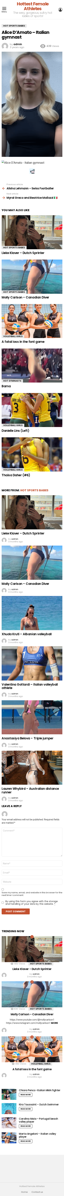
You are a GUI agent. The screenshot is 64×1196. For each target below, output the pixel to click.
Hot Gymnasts (12, 380)
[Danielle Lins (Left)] (32, 410)
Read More (26, 1094)
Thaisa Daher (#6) (16, 475)
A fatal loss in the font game (23, 342)
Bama (6, 386)
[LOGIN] (60, 9)
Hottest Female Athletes (33, 6)
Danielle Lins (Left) (15, 430)
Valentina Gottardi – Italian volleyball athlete (30, 686)
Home (24, 1192)
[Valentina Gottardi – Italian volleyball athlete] (32, 663)
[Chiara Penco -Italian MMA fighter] (9, 1094)
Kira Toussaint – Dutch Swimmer (39, 1104)
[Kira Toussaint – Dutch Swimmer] (9, 1108)
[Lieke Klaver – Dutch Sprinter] (32, 232)
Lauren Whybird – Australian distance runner (30, 790)
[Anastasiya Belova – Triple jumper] (32, 717)
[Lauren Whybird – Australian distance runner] (32, 768)
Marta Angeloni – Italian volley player (37, 1135)
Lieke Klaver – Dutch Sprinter (23, 253)
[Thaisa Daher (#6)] (32, 454)
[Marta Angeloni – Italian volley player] (9, 1137)
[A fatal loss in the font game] (32, 321)
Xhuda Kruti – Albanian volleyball (27, 634)
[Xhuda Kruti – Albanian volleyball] (32, 613)
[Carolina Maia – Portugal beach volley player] (9, 1122)
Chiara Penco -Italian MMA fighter (39, 1090)
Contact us (37, 1192)
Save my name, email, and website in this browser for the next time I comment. (32, 894)
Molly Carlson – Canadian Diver (25, 297)
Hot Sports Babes (14, 247)
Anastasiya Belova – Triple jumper (27, 738)
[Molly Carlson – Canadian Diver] (32, 277)
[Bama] (32, 366)
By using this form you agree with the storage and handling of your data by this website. (31, 902)
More (54, 1023)
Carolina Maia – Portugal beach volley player (38, 1120)
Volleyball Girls (13, 336)
